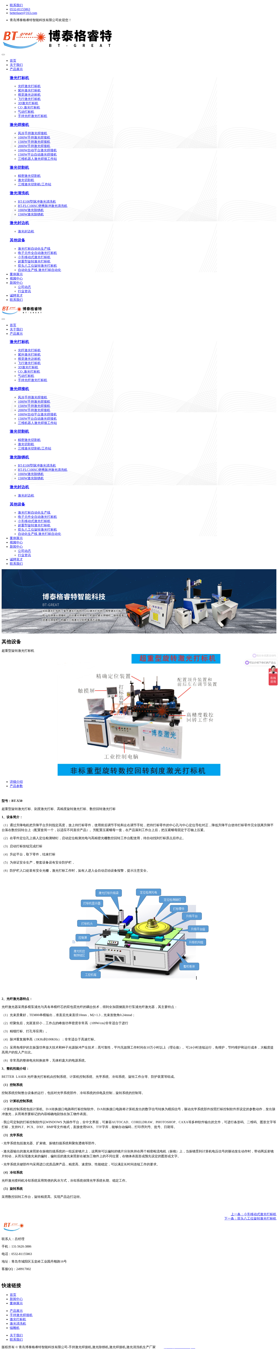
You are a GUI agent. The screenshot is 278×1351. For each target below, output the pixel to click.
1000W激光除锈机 (31, 210)
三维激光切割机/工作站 (34, 184)
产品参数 (16, 786)
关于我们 (16, 65)
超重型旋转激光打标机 (34, 261)
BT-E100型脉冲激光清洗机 (37, 201)
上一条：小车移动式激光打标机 (253, 1214)
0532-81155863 (20, 9)
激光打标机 (19, 78)
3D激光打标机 (28, 103)
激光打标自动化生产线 (34, 248)
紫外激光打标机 (29, 90)
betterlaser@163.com (23, 13)
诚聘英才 (16, 295)
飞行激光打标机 (29, 99)
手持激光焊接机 (21, 1315)
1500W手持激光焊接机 (34, 141)
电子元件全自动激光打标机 (37, 253)
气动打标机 (26, 111)
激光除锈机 (19, 457)
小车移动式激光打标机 (34, 257)
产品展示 (16, 69)
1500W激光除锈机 (31, 214)
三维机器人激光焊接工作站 (37, 158)
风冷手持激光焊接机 (32, 133)
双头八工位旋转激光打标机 (37, 265)
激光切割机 (19, 167)
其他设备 (17, 240)
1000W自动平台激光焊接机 (37, 150)
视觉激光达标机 (29, 94)
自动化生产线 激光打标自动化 (39, 270)
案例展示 (16, 274)
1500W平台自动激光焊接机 (37, 154)
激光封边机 (19, 223)
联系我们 (16, 5)
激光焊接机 (19, 125)
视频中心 (16, 278)
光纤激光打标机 (29, 86)
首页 (13, 60)
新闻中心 (16, 282)
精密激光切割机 (29, 175)
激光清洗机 (19, 193)
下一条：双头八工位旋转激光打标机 (250, 1218)
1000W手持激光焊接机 (34, 137)
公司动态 (24, 287)
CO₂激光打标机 (29, 107)
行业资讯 (24, 291)
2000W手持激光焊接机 (34, 146)
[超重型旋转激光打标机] (139, 774)
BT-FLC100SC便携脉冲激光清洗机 (42, 206)
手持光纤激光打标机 (32, 116)
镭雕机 (15, 1327)
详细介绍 (16, 781)
